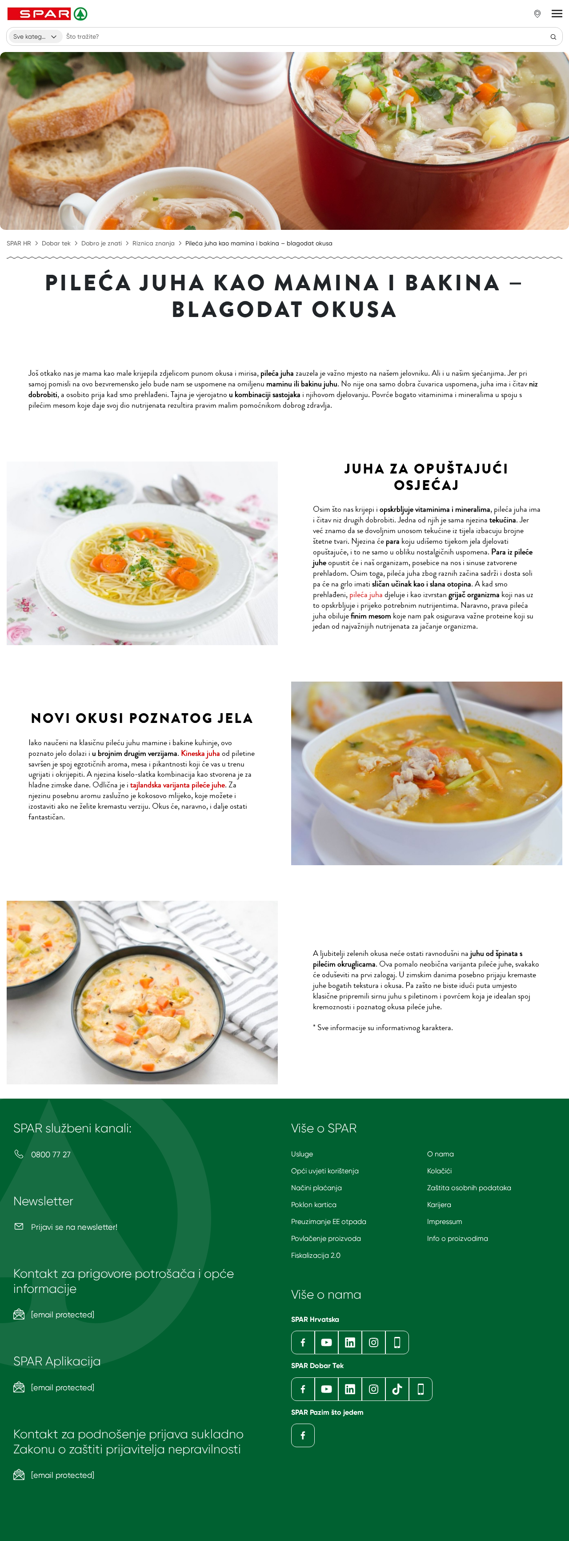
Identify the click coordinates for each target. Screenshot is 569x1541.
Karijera (439, 1204)
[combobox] (36, 36)
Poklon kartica (314, 1204)
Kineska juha (200, 753)
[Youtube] (326, 1342)
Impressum (444, 1221)
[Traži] (553, 36)
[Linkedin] (350, 1342)
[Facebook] (303, 1342)
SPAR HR (19, 243)
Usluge (302, 1154)
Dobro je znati (101, 243)
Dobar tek (56, 243)
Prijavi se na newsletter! (73, 1227)
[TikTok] (397, 1389)
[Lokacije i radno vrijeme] (537, 13)
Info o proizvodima (457, 1238)
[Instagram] (373, 1342)
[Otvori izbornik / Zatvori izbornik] (557, 13)
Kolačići (439, 1171)
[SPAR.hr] (48, 14)
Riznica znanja (153, 243)
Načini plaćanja (316, 1188)
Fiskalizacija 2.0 (316, 1255)
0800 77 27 (50, 1154)
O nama (440, 1154)
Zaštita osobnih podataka (469, 1188)
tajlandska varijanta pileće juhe (177, 785)
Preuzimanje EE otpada (328, 1221)
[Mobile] (397, 1342)
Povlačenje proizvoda (326, 1238)
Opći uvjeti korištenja (325, 1171)
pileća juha (366, 594)
